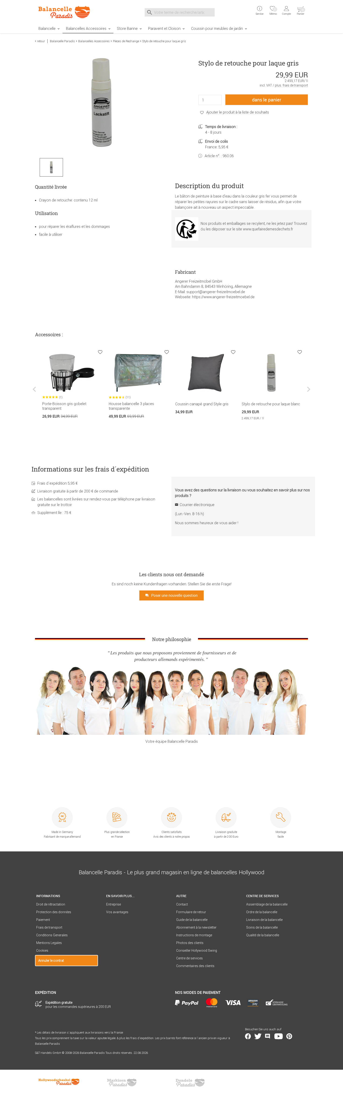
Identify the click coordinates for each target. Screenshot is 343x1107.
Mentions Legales (49, 943)
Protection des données (53, 912)
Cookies (42, 950)
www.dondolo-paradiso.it (190, 1082)
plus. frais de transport (291, 85)
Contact (182, 904)
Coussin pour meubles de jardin (217, 28)
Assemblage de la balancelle (266, 904)
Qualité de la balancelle (262, 935)
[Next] (308, 393)
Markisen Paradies (122, 1082)
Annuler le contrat (51, 960)
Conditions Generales (52, 935)
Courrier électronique (197, 504)
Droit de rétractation (50, 904)
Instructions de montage (194, 935)
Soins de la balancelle (262, 927)
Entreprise (113, 904)
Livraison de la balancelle (264, 920)
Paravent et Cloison (164, 28)
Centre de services (189, 958)
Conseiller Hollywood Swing (196, 950)
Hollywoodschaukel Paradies (59, 1082)
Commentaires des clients (195, 966)
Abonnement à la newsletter (196, 927)
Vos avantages (117, 912)
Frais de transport (49, 927)
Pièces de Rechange (126, 41)
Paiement (43, 920)
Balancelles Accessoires (86, 28)
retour (41, 41)
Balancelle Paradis (62, 41)
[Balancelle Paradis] (66, 11)
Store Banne (127, 28)
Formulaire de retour (191, 912)
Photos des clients (189, 943)
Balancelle (47, 28)
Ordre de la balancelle (261, 912)
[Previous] (35, 393)
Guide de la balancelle (191, 920)
